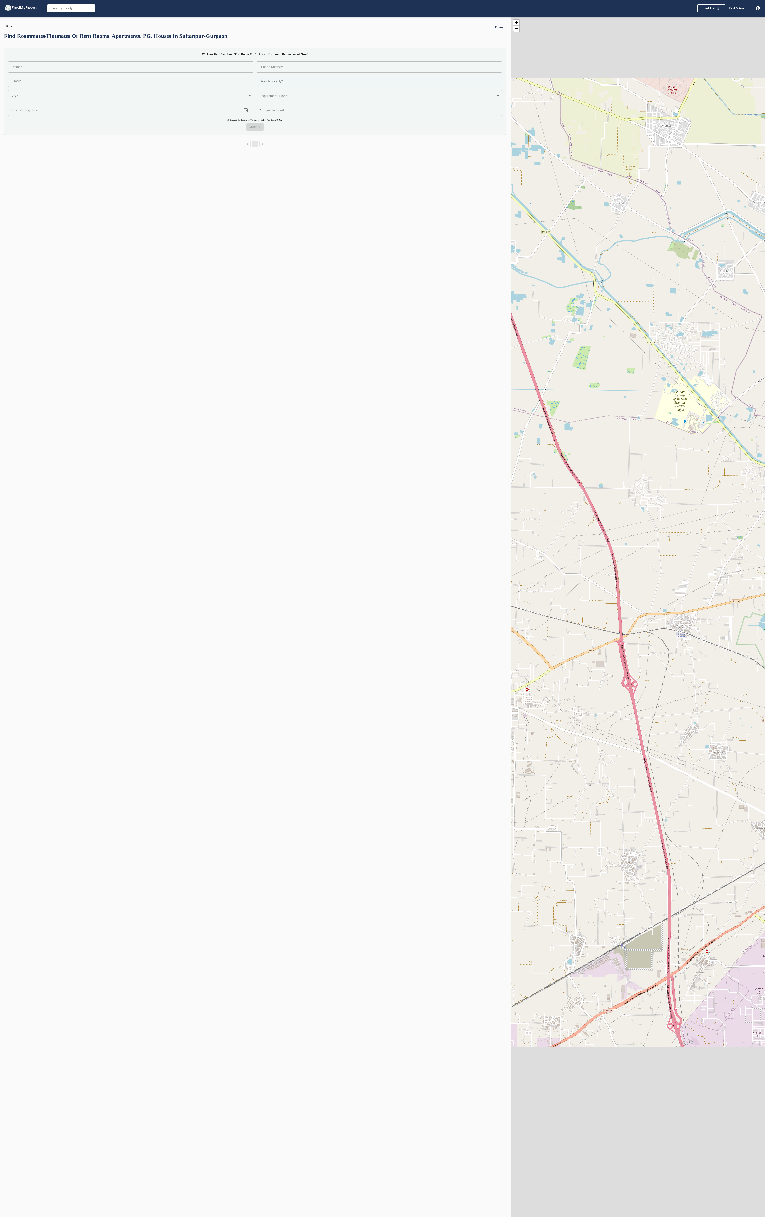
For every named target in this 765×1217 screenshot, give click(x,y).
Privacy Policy (260, 120)
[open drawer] (20, 8)
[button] (130, 95)
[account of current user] (758, 8)
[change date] (246, 110)
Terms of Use (276, 120)
